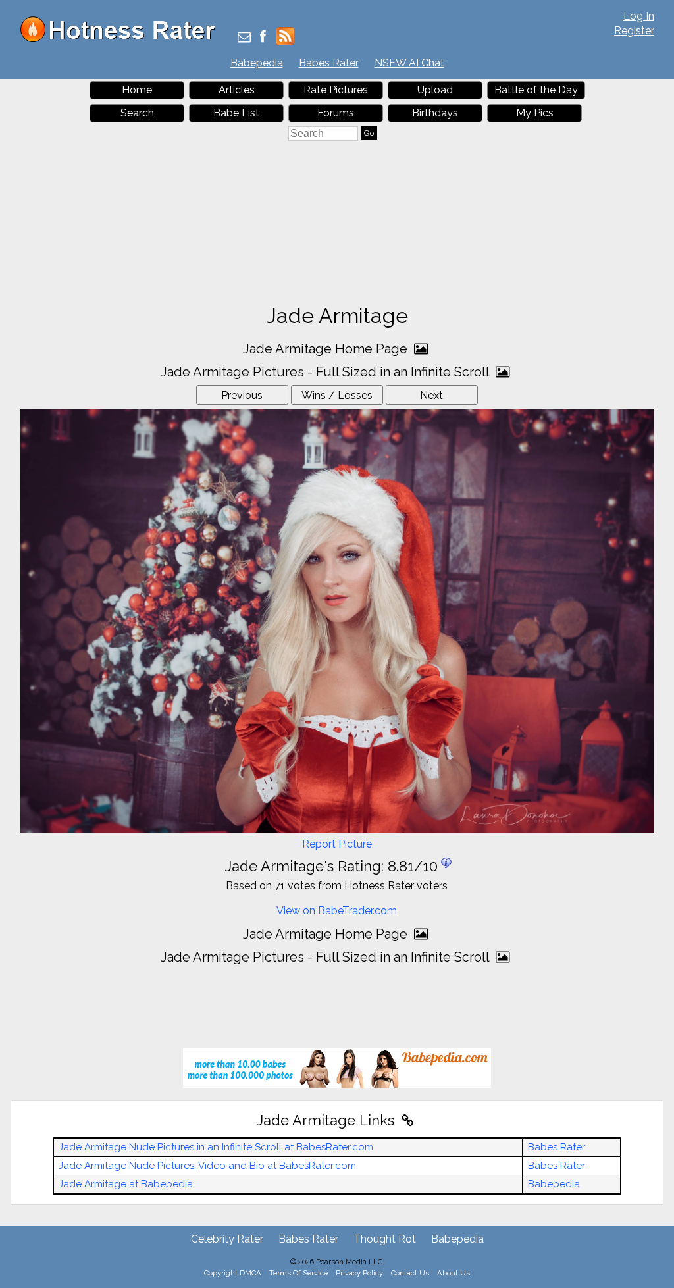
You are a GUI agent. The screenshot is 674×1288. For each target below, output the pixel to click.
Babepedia (256, 63)
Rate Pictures (335, 90)
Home (137, 90)
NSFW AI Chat (409, 63)
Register (634, 30)
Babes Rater (329, 63)
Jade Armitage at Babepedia (126, 1184)
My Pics (535, 113)
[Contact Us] (244, 38)
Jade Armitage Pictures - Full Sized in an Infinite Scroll (326, 372)
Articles (237, 90)
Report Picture (337, 844)
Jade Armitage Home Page (327, 349)
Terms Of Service (298, 1272)
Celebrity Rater (227, 1239)
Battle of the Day (536, 90)
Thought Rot (384, 1239)
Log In (638, 16)
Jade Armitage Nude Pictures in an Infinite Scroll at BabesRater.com (216, 1147)
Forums (335, 113)
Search (137, 113)
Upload (435, 90)
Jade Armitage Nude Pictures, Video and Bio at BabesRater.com (207, 1166)
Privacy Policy (359, 1272)
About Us (453, 1272)
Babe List (236, 113)
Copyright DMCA (232, 1272)
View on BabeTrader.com (336, 910)
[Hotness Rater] (122, 39)
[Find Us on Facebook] (263, 38)
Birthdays (435, 113)
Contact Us (410, 1272)
